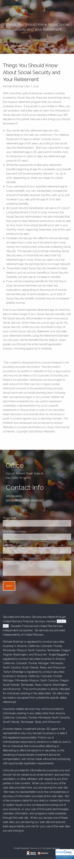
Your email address (27, 531)
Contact (9, 77)
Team (7, 61)
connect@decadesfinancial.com (25, 500)
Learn (7, 69)
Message (21, 558)
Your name (22, 517)
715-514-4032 (14, 495)
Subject (20, 545)
